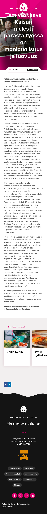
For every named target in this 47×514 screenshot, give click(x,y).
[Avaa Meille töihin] (17, 348)
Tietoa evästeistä (23, 504)
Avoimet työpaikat (13, 474)
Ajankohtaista (14, 468)
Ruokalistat (32, 70)
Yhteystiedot (30, 480)
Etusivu (17, 485)
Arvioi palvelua (14, 480)
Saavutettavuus (8, 507)
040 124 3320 (24, 444)
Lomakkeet (29, 468)
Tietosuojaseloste (8, 504)
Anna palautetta (31, 474)
